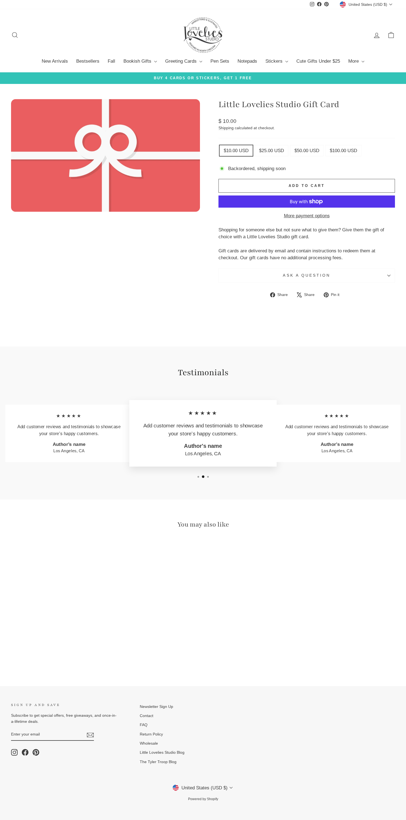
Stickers (274, 61)
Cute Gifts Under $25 (318, 61)
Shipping (226, 128)
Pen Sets (219, 61)
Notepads (247, 61)
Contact (146, 715)
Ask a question (306, 275)
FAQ (143, 725)
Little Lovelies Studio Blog (162, 752)
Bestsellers (87, 61)
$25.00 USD (271, 150)
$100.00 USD (343, 150)
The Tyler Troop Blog (158, 762)
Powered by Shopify (203, 799)
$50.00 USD (306, 150)
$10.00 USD (236, 150)
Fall (111, 61)
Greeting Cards (181, 61)
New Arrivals (55, 61)
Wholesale (149, 743)
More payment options (307, 215)
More (354, 61)
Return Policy (151, 734)
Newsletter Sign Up (156, 706)
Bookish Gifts (138, 61)
